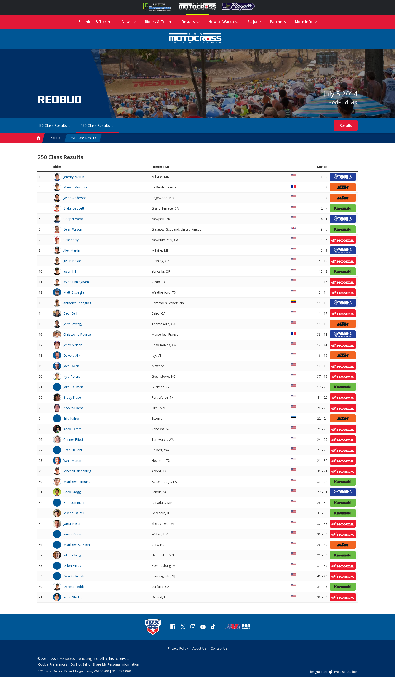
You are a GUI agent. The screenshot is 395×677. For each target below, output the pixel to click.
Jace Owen (71, 366)
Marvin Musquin (75, 187)
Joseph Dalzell (73, 513)
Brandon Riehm (74, 502)
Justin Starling (73, 597)
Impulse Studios (346, 671)
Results (345, 125)
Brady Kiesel (72, 397)
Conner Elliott (73, 439)
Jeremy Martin (73, 177)
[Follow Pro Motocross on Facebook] (173, 627)
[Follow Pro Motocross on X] (183, 627)
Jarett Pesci (71, 523)
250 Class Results (83, 138)
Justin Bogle (72, 261)
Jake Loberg (72, 555)
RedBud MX (343, 102)
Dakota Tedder (74, 586)
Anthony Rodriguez (77, 303)
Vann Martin (72, 460)
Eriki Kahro (71, 418)
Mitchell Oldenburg (77, 471)
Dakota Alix (71, 355)
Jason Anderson (75, 198)
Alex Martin (71, 250)
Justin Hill (70, 271)
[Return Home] (195, 39)
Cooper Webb (73, 219)
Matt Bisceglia (73, 292)
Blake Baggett (73, 208)
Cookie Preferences (52, 664)
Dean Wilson (72, 229)
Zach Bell (70, 313)
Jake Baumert (73, 387)
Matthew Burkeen (76, 544)
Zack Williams (73, 408)
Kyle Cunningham (76, 282)
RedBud (54, 138)
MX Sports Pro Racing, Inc (79, 658)
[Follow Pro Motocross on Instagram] (193, 627)
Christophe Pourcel (77, 334)
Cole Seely (71, 240)
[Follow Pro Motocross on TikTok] (213, 627)
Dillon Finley (72, 565)
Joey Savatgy (72, 324)
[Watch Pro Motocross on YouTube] (203, 627)
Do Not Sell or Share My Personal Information (104, 664)
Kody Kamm (72, 429)
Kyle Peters (71, 376)
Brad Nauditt (72, 450)
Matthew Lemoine (77, 481)
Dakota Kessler (74, 576)
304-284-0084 (122, 671)
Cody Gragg (72, 492)
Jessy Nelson (72, 345)
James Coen (72, 534)
